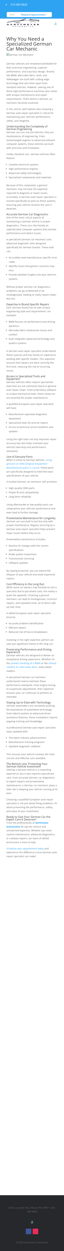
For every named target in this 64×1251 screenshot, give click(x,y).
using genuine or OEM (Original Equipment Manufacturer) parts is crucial (29, 463)
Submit (48, 973)
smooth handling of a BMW (26, 663)
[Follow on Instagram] (35, 1231)
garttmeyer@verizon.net (32, 1042)
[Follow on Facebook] (28, 1231)
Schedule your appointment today (25, 848)
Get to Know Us (32, 1064)
